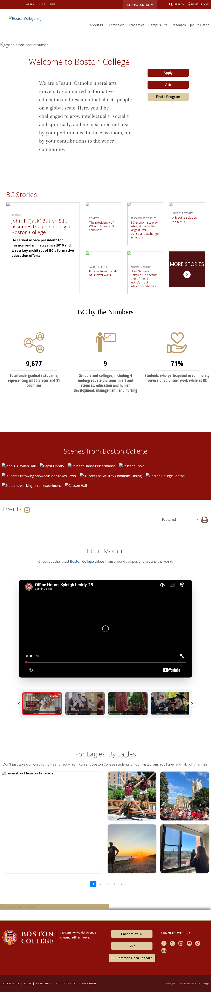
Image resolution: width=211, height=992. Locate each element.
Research (179, 25)
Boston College (82, 561)
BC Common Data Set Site (131, 958)
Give (52, 4)
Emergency (43, 983)
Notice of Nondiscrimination (76, 983)
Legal (27, 983)
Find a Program (168, 96)
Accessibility (10, 983)
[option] (19, 466)
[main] (105, 484)
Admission (116, 25)
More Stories (187, 264)
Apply (30, 4)
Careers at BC (132, 934)
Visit (42, 4)
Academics (136, 25)
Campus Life (158, 25)
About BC (97, 25)
